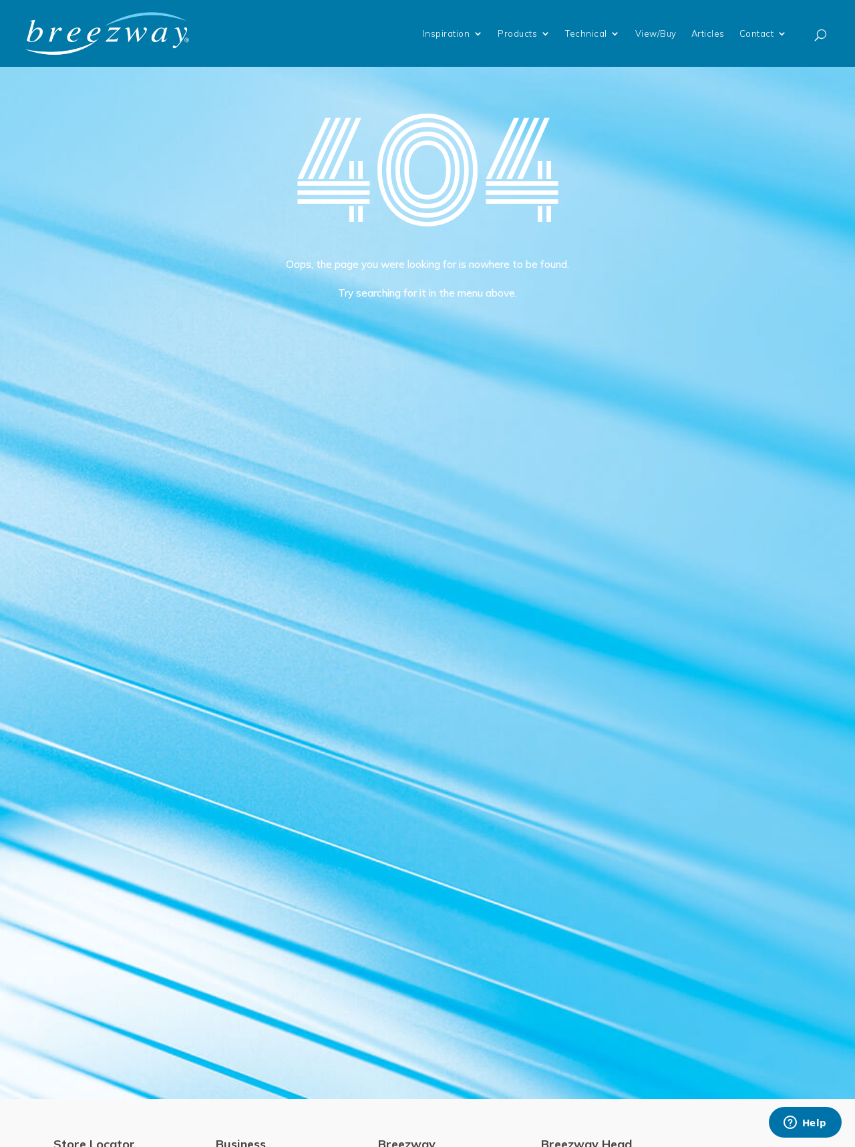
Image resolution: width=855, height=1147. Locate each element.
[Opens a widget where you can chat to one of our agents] (805, 1123)
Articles (708, 33)
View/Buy (656, 33)
